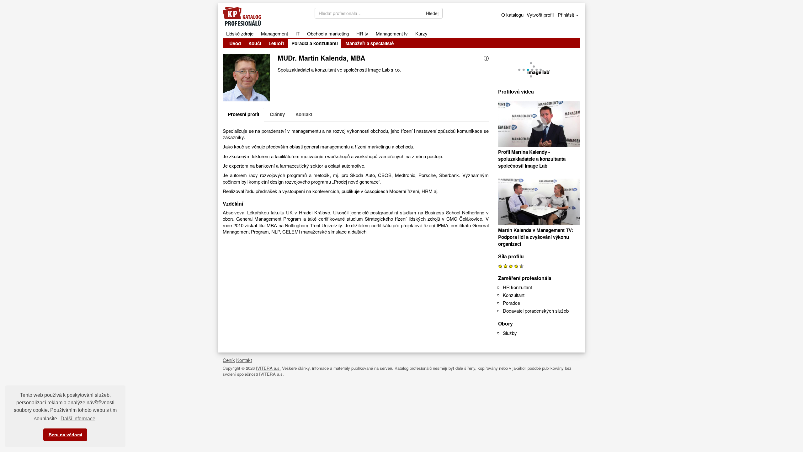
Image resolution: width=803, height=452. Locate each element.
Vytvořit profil (540, 14)
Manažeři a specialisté (369, 43)
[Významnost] (511, 265)
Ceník (229, 360)
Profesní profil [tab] (243, 114)
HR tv (362, 33)
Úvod (235, 43)
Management (274, 33)
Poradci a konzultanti (314, 43)
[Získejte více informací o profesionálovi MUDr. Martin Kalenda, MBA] (486, 57)
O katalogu (512, 14)
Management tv (392, 33)
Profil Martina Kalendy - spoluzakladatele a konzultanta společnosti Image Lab (532, 158)
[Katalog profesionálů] (264, 16)
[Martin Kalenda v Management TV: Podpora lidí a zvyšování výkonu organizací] (539, 203)
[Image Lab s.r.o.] (539, 68)
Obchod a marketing (328, 33)
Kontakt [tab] (303, 114)
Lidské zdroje (239, 33)
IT (297, 33)
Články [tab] (277, 114)
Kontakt (244, 360)
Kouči (254, 43)
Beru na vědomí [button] (65, 434)
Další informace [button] (78, 418)
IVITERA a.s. (268, 368)
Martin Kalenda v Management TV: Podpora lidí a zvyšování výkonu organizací (535, 237)
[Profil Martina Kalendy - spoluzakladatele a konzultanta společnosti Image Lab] (539, 125)
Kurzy (421, 33)
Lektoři (276, 43)
